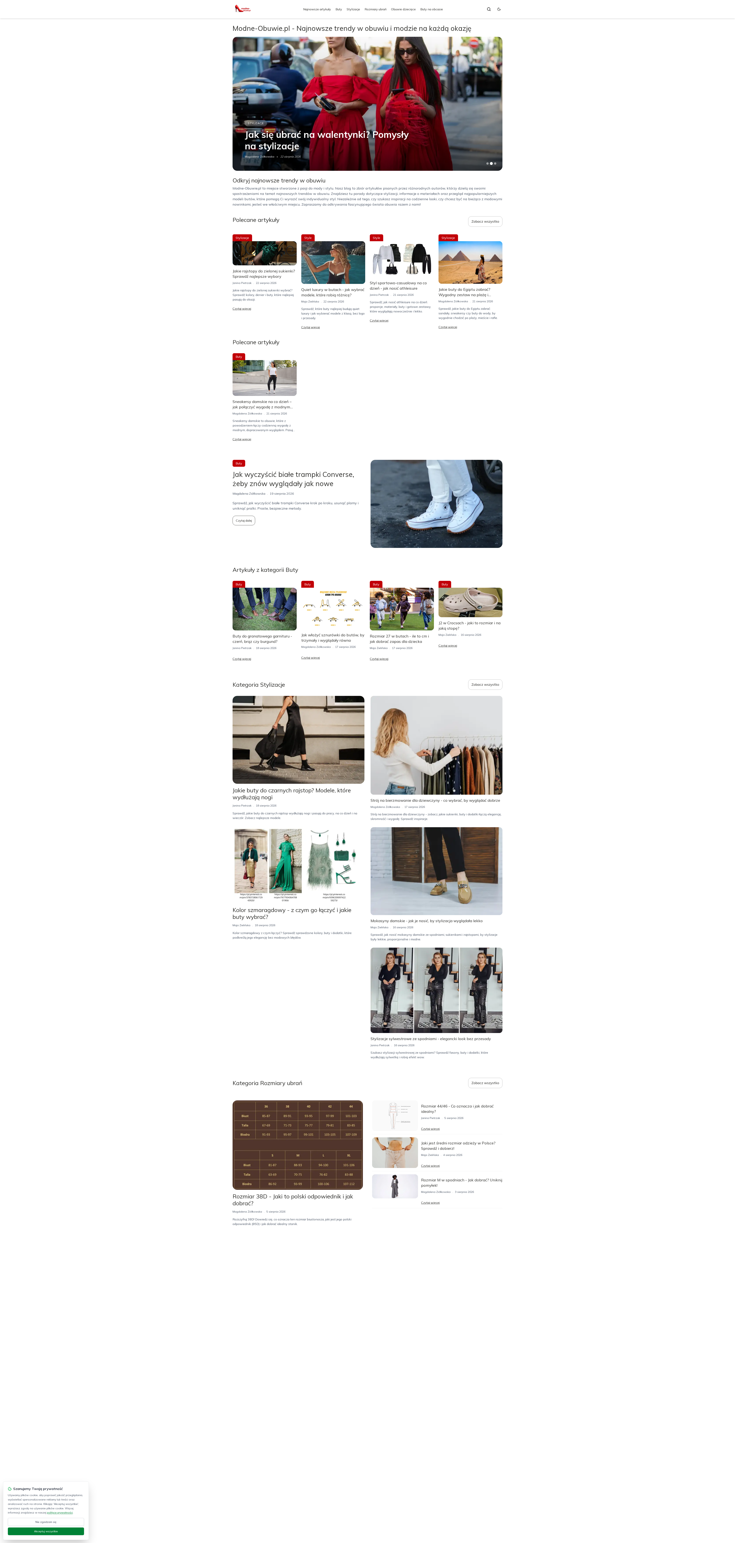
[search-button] (489, 9)
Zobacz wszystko (485, 221)
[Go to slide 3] (495, 163)
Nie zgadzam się (45, 1522)
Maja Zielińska (310, 301)
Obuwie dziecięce (403, 9)
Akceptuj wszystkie (46, 1531)
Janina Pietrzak (254, 156)
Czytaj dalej (244, 520)
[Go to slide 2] (491, 163)
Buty (339, 9)
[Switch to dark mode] (499, 9)
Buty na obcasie (431, 9)
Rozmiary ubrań (375, 9)
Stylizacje (353, 9)
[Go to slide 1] (487, 163)
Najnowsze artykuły (317, 9)
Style (308, 238)
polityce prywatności (60, 1512)
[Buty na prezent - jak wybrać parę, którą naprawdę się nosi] (367, 104)
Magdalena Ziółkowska (453, 301)
